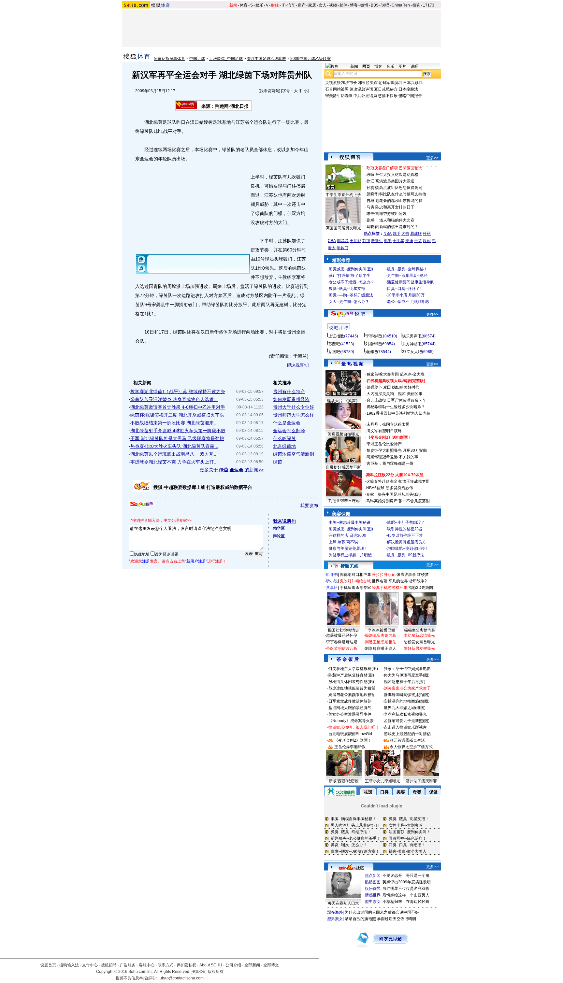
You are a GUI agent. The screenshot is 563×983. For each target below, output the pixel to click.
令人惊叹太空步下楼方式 (411, 747)
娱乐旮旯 (373, 888)
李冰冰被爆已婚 (381, 630)
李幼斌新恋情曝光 (419, 635)
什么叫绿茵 (284, 438)
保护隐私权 (186, 965)
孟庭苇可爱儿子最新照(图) (406, 721)
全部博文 (271, 965)
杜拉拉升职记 (384, 574)
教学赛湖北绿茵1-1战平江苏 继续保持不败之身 (177, 391)
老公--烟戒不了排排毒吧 (408, 301)
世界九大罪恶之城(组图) (405, 707)
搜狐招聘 (109, 965)
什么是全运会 (286, 422)
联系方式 (165, 965)
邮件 (343, 5)
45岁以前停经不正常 (405, 535)
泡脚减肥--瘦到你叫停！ (408, 548)
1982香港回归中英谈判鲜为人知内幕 (398, 413)
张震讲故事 (406, 574)
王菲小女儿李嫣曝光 (382, 781)
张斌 (370, 220)
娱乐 (259, 5)
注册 (146, 561)
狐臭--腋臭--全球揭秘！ (407, 269)
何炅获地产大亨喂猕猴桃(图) (353, 668)
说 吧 (360, 314)
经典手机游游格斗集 (389, 587)
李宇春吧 (373, 336)
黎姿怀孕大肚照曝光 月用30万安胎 (397, 450)
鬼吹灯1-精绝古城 (355, 581)
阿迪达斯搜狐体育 (169, 58)
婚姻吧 (371, 351)
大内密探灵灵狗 (380, 394)
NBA (387, 233)
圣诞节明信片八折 (341, 648)
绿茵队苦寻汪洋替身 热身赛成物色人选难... (174, 399)
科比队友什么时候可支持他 (402, 194)
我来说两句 (269, 91)
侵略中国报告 (410, 95)
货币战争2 (418, 581)
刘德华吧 (373, 344)
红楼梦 (423, 574)
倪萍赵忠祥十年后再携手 (405, 681)
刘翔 (366, 240)
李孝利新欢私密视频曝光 (405, 714)
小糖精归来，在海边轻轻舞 (406, 901)
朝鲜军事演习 (390, 82)
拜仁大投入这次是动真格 (396, 174)
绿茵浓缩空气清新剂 (293, 454)
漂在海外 (335, 912)
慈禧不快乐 (387, 95)
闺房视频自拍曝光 (343, 434)
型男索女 (373, 901)
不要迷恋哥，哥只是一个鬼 (406, 875)
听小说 (332, 581)
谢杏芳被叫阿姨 (393, 213)
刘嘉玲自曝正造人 (380, 648)
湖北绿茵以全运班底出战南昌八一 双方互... (174, 454)
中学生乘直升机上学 (343, 194)
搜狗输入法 (69, 965)
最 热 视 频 (352, 363)
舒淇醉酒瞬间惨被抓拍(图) (406, 694)
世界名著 (379, 581)
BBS (375, 5)
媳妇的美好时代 (405, 387)
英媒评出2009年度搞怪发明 (407, 882)
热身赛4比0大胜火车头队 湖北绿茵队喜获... (174, 446)
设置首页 (48, 965)
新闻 (233, 5)
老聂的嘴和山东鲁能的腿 (400, 200)
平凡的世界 (398, 581)
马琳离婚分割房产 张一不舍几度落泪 (398, 501)
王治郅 (355, 240)
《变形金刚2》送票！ (353, 740)
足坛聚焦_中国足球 (226, 58)
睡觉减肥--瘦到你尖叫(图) (351, 269)
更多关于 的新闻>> (232, 469)
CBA (332, 240)
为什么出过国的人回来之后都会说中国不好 (382, 912)
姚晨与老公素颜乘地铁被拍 (351, 694)
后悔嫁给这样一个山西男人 (406, 895)
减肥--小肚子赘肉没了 (406, 522)
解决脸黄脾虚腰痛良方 (406, 542)
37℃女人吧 (412, 351)
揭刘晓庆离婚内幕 (380, 635)
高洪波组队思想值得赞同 (400, 187)
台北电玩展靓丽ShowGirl (350, 734)
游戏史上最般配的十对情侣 (407, 734)
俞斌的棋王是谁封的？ (398, 226)
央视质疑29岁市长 (341, 82)
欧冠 (427, 240)
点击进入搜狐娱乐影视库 (405, 727)
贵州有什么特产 (289, 391)
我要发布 (309, 505)
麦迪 (409, 240)
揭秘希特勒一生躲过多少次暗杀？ (396, 407)
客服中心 (146, 965)
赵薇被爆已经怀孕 (341, 635)
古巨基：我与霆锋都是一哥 (390, 463)
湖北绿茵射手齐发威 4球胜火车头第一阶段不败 (177, 430)
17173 (428, 5)
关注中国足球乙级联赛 (266, 58)
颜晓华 (372, 194)
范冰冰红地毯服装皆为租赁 (351, 688)
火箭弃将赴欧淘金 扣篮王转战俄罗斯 (398, 481)
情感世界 (373, 895)
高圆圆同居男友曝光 (343, 228)
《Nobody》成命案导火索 (351, 721)
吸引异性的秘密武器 (404, 529)
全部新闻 (252, 965)
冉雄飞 (372, 200)
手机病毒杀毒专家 (355, 587)
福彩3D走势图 (420, 587)
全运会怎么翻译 (289, 430)
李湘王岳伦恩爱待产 (384, 444)
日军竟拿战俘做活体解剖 (349, 701)
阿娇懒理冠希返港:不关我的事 (392, 457)
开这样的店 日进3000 (347, 535)
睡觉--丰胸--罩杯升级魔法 (351, 295)
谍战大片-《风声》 (343, 401)
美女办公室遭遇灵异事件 (349, 714)
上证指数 (336, 336)
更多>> (432, 158)
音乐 (390, 66)
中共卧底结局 (365, 95)
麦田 (387, 387)
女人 (322, 5)
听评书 (332, 574)
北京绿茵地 (284, 446)
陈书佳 (372, 213)
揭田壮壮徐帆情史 (343, 630)
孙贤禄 (372, 187)
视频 (333, 5)
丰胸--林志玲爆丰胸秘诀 (349, 522)
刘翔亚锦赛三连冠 (344, 500)
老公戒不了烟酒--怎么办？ (351, 282)
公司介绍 (233, 965)
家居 (312, 5)
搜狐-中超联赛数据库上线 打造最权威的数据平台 (202, 487)
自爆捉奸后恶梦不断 (343, 467)
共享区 (332, 587)
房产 (302, 5)
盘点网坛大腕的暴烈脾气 (349, 707)
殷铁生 (377, 240)
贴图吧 (334, 351)
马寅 (370, 207)
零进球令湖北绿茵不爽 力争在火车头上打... (174, 461)
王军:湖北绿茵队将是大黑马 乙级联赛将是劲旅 (177, 438)
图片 (402, 66)
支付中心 (90, 965)
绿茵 (277, 461)
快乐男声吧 (412, 336)
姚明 (396, 233)
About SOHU (210, 965)
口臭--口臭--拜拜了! (404, 288)
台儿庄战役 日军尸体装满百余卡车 (396, 400)
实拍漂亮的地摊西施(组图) (406, 701)
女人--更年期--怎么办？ (349, 301)
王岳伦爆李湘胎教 (350, 747)
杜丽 (427, 233)
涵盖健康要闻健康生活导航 (410, 282)
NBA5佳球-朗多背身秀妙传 (389, 488)
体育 (244, 5)
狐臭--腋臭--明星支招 (347, 288)
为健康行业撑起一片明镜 (350, 555)
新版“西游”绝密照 (344, 781)
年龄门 (342, 248)
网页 (366, 66)
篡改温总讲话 (361, 89)
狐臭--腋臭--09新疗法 (405, 555)
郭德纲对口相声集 (355, 574)
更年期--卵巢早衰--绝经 (407, 275)
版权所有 (216, 971)
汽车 (291, 5)
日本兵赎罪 (413, 82)
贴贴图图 (373, 882)
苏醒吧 (334, 344)
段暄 (370, 174)
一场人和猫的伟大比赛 (394, 220)
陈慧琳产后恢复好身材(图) (351, 675)
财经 (275, 5)
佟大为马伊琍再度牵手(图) (406, 675)
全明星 (398, 240)
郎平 (388, 240)
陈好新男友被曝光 (419, 648)
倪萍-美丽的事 (410, 394)
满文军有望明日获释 (384, 431)
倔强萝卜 (374, 387)
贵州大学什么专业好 (293, 407)
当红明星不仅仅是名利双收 (406, 888)
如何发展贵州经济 (291, 399)
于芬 (418, 240)
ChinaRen (401, 5)
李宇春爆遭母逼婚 (341, 642)
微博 (364, 5)
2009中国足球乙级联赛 (310, 58)
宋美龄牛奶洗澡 (339, 95)
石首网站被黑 (337, 89)
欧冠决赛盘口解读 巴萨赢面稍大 (394, 168)
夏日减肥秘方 (385, 89)
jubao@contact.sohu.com (181, 978)
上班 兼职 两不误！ (345, 542)
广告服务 (128, 965)
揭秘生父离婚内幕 (419, 630)
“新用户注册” (196, 561)
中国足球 (197, 58)
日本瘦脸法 (408, 89)
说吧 (385, 5)
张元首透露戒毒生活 (407, 740)
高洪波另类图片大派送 (394, 181)
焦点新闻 (373, 875)
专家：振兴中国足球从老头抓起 (393, 494)
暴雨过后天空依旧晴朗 (396, 919)
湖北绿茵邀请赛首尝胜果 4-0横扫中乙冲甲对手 (177, 407)
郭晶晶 (343, 240)
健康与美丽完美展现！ (348, 548)
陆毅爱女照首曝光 (419, 642)
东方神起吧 (412, 344)
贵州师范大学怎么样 (293, 415)
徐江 (370, 181)
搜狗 (416, 5)
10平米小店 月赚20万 (406, 295)
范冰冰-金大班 (412, 374)
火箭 (405, 233)
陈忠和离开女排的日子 (394, 207)
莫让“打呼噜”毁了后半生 (349, 275)
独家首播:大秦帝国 (383, 374)
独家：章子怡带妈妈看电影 (407, 668)
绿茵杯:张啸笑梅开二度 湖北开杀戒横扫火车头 (177, 415)
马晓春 (372, 226)
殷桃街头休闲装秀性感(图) (351, 681)
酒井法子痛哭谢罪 (421, 781)
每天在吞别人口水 (343, 903)
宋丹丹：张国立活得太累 (388, 424)
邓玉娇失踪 (368, 82)
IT (283, 5)
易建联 (416, 233)
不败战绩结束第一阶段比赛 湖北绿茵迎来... (174, 422)
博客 (354, 5)
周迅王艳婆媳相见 (380, 642)
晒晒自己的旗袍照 (360, 919)
